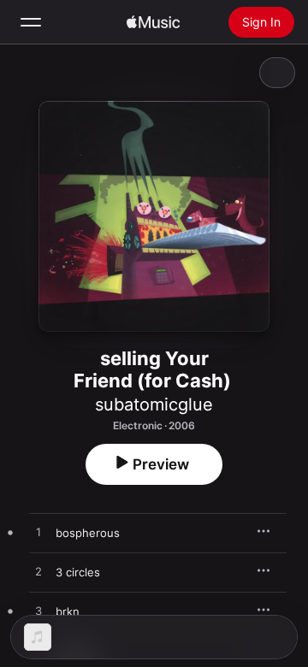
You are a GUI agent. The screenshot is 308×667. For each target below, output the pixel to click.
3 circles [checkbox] (78, 572)
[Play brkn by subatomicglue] (38, 611)
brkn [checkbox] (68, 611)
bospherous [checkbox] (88, 533)
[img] (153, 22)
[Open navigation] (31, 22)
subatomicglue (154, 404)
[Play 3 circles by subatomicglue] (38, 572)
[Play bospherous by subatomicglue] (38, 532)
